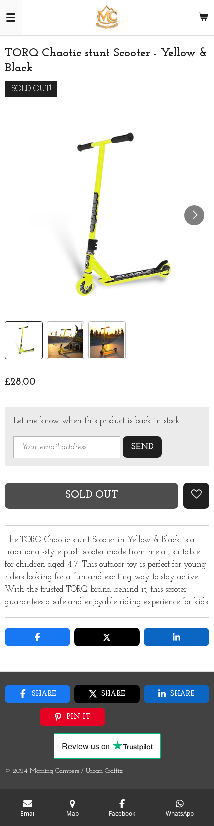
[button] (24, 340)
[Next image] (194, 215)
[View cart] (203, 17)
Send (142, 447)
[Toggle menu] (11, 17)
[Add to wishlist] (196, 496)
